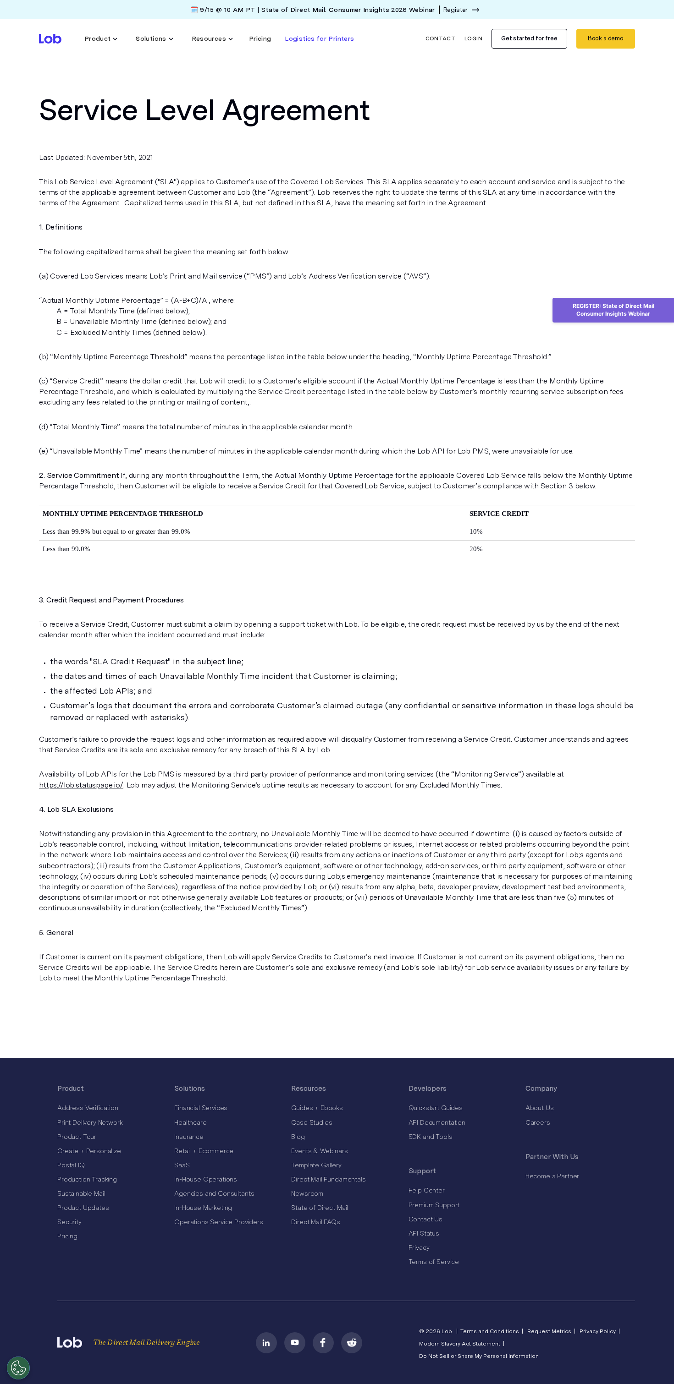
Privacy (419, 1247)
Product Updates (83, 1207)
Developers (428, 1088)
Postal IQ (71, 1165)
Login (473, 38)
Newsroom (307, 1193)
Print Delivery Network (89, 1122)
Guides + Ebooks (317, 1107)
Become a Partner (552, 1176)
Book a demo (606, 38)
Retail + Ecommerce (203, 1150)
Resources (308, 1088)
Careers (537, 1122)
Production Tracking (87, 1179)
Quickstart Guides (436, 1107)
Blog (297, 1136)
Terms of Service (434, 1261)
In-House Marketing (203, 1207)
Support (422, 1171)
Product (70, 1088)
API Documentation (437, 1122)
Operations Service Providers (218, 1221)
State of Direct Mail (319, 1207)
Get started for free (529, 38)
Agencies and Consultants (214, 1193)
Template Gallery (316, 1165)
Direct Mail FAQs (315, 1221)
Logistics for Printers (319, 38)
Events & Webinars (319, 1150)
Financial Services (200, 1107)
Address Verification (87, 1107)
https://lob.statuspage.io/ (81, 785)
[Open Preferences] (18, 1368)
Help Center (427, 1190)
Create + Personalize (89, 1150)
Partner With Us (552, 1157)
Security (69, 1221)
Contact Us (425, 1219)
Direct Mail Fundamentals (328, 1179)
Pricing (260, 38)
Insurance (189, 1136)
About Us (539, 1107)
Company (541, 1088)
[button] (101, 39)
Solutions (189, 1088)
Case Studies (311, 1122)
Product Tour (76, 1136)
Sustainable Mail (81, 1193)
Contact (440, 38)
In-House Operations (205, 1179)
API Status (424, 1233)
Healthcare (190, 1122)
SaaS (181, 1165)
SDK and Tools (431, 1136)
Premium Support (434, 1205)
